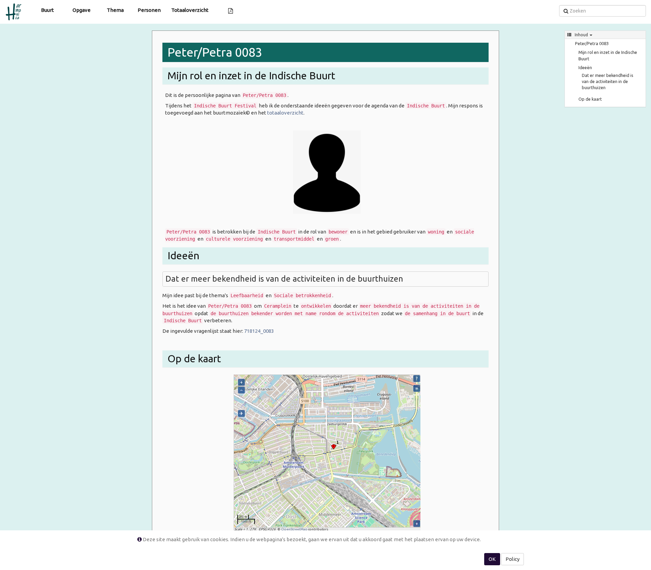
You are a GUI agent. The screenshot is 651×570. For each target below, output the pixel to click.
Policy (512, 559)
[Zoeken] (566, 11)
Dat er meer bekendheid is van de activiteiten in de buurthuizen (607, 81)
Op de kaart (590, 99)
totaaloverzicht (285, 113)
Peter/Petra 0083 (592, 43)
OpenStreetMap (294, 529)
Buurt (47, 10)
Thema (115, 10)
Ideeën (585, 67)
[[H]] (15, 8)
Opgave (82, 10)
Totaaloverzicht (190, 10)
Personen (149, 10)
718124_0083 (259, 331)
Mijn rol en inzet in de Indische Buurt (607, 55)
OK (492, 559)
